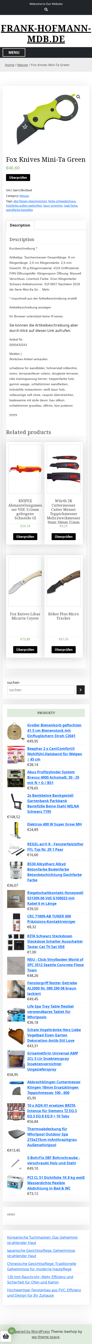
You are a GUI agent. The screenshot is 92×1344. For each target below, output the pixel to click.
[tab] (20, 225)
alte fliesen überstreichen (30, 201)
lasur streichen (53, 206)
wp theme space (45, 1336)
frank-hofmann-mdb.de (46, 33)
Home (9, 64)
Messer (22, 64)
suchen (13, 682)
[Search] (80, 690)
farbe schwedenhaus (62, 201)
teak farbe (70, 206)
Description (20, 225)
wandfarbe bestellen (19, 210)
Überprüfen (18, 177)
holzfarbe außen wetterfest (24, 206)
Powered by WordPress (30, 1331)
